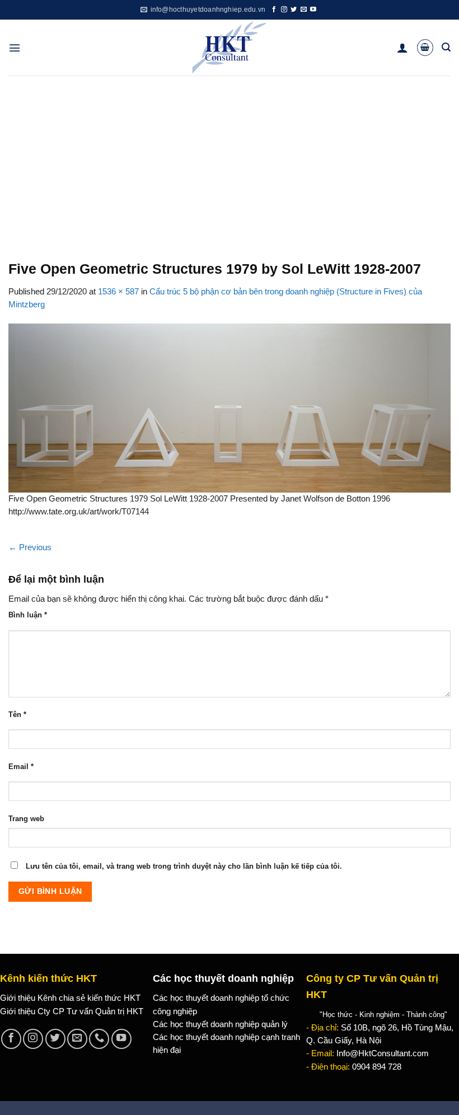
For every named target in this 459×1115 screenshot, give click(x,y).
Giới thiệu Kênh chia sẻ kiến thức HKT (70, 998)
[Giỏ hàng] (425, 47)
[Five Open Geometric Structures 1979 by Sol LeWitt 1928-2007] (229, 407)
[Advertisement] (229, 159)
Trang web (26, 818)
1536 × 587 (118, 291)
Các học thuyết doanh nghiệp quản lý (220, 1024)
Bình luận (27, 615)
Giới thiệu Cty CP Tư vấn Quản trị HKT (71, 1011)
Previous (29, 547)
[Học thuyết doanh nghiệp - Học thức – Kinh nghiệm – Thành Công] (230, 48)
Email (21, 766)
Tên (17, 714)
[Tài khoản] (402, 47)
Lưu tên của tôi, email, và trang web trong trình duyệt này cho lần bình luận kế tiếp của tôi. (184, 866)
